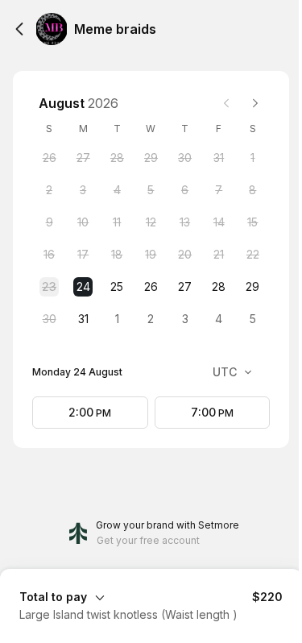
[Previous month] (226, 103)
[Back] (19, 29)
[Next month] (255, 103)
